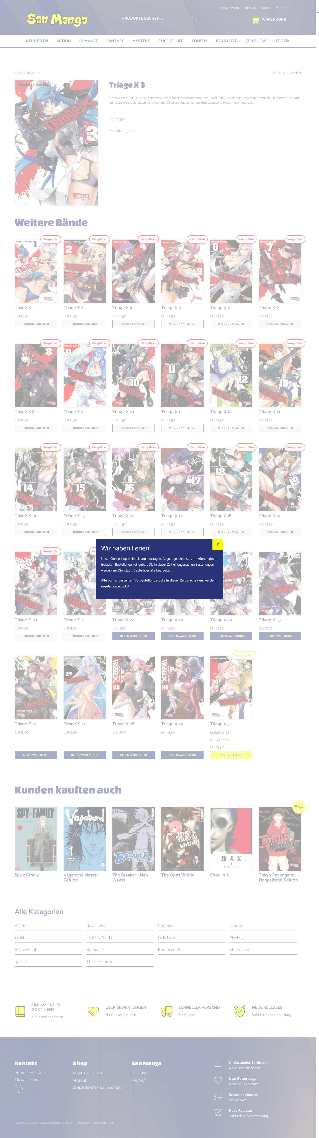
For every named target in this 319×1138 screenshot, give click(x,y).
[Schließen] (217, 544)
